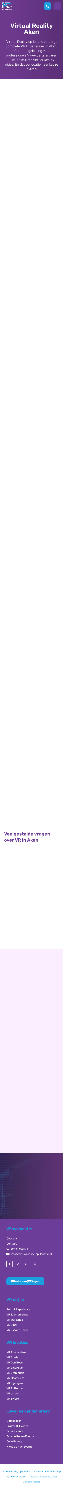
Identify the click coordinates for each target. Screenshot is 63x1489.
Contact (11, 1243)
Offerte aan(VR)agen (25, 1281)
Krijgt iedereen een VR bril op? (28, 917)
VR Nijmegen (14, 1383)
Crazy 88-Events (17, 1426)
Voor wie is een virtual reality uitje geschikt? (28, 883)
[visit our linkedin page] (26, 1264)
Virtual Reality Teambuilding (31, 805)
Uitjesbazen (14, 1421)
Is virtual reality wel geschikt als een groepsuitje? (30, 931)
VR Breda (12, 1357)
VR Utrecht (13, 1393)
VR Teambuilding (17, 1314)
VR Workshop (14, 1319)
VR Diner (11, 1325)
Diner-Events (14, 1431)
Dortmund (15, 1067)
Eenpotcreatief (31, 1481)
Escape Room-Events (20, 1436)
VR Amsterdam (16, 1352)
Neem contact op (20, 1094)
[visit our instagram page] (18, 1264)
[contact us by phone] (49, 6)
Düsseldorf (16, 1062)
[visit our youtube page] (35, 1264)
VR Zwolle (12, 1398)
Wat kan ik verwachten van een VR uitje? (29, 902)
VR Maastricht (15, 1378)
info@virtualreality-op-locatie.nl (31, 1254)
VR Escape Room (17, 1330)
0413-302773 (19, 1249)
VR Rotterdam (15, 1388)
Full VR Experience (18, 1309)
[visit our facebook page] (9, 1264)
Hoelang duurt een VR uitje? (27, 868)
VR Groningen (15, 1373)
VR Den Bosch (15, 1362)
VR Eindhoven (15, 1367)
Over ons (12, 1238)
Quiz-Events (14, 1441)
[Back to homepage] (7, 6)
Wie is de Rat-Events (19, 1446)
